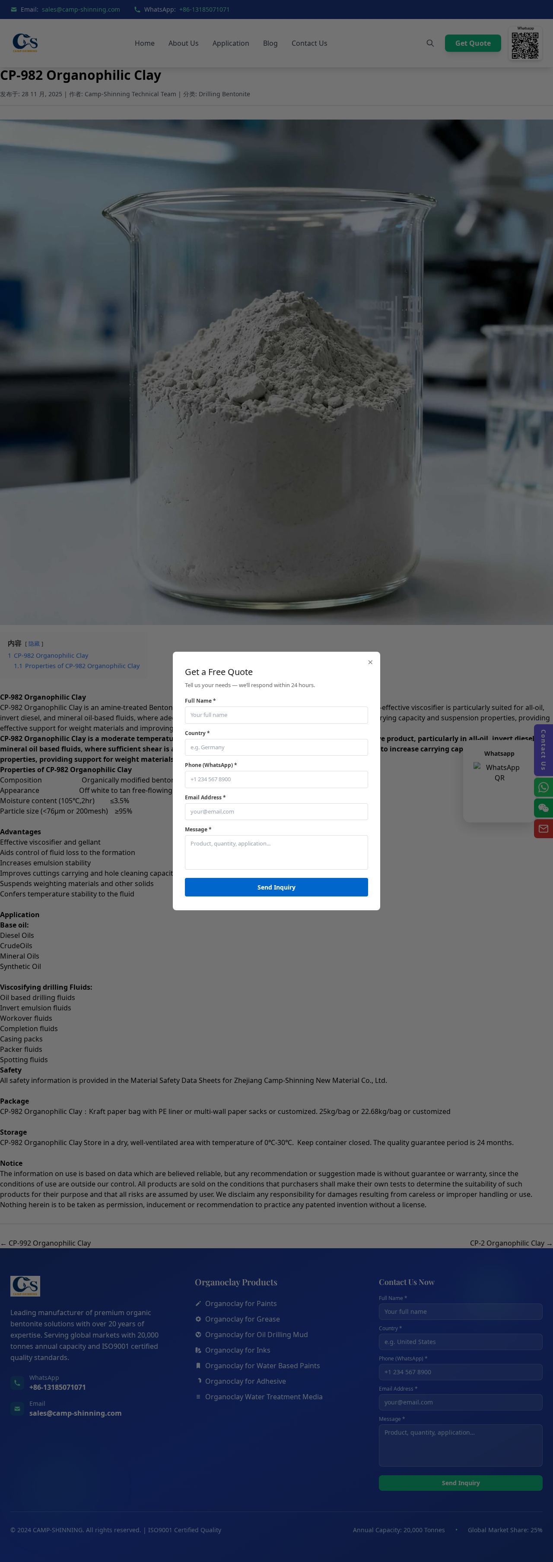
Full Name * (200, 700)
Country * (197, 733)
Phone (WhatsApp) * (211, 765)
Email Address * (205, 797)
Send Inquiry (276, 887)
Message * (198, 829)
